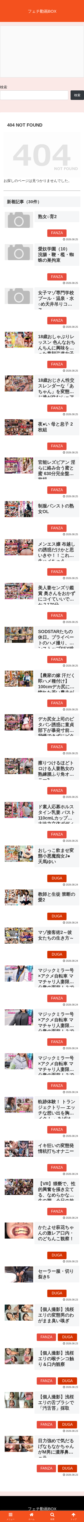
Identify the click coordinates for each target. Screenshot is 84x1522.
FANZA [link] (57, 233)
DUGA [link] (57, 878)
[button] (75, 922)
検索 (3, 87)
